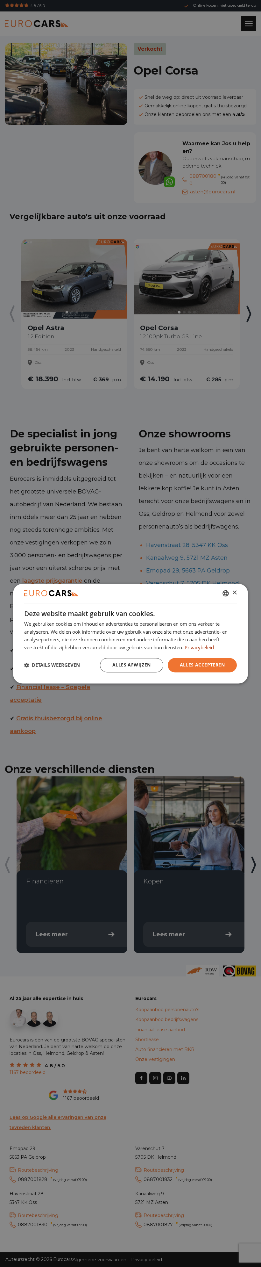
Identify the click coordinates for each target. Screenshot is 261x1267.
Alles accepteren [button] (202, 665)
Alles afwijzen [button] (131, 665)
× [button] (234, 592)
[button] (52, 665)
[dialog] (130, 633)
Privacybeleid (199, 647)
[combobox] (225, 593)
